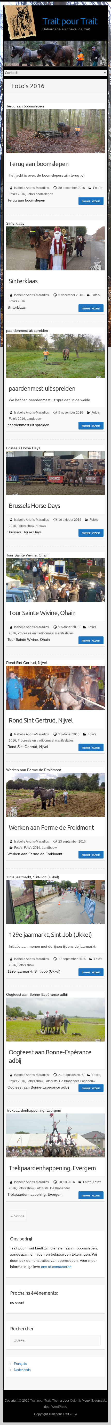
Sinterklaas (23, 281)
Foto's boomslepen (40, 194)
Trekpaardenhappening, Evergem (52, 1168)
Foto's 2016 (17, 194)
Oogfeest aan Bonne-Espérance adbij (50, 1056)
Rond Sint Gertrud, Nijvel (41, 720)
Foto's (97, 188)
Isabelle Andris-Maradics (31, 188)
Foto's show (26, 526)
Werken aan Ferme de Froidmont (51, 827)
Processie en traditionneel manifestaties (46, 633)
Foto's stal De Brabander (61, 1081)
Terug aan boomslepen (39, 163)
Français (20, 1364)
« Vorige (18, 1216)
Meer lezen (91, 201)
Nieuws (40, 526)
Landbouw (34, 419)
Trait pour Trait (69, 21)
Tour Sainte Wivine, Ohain (42, 612)
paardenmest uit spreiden (42, 388)
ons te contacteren (56, 1267)
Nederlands (22, 1370)
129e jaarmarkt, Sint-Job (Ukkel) (50, 934)
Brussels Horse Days (34, 505)
